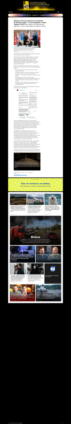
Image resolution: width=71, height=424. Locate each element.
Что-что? (19, 173)
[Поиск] (60, 12)
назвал (26, 145)
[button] (27, 39)
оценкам (16, 149)
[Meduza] (10, 12)
